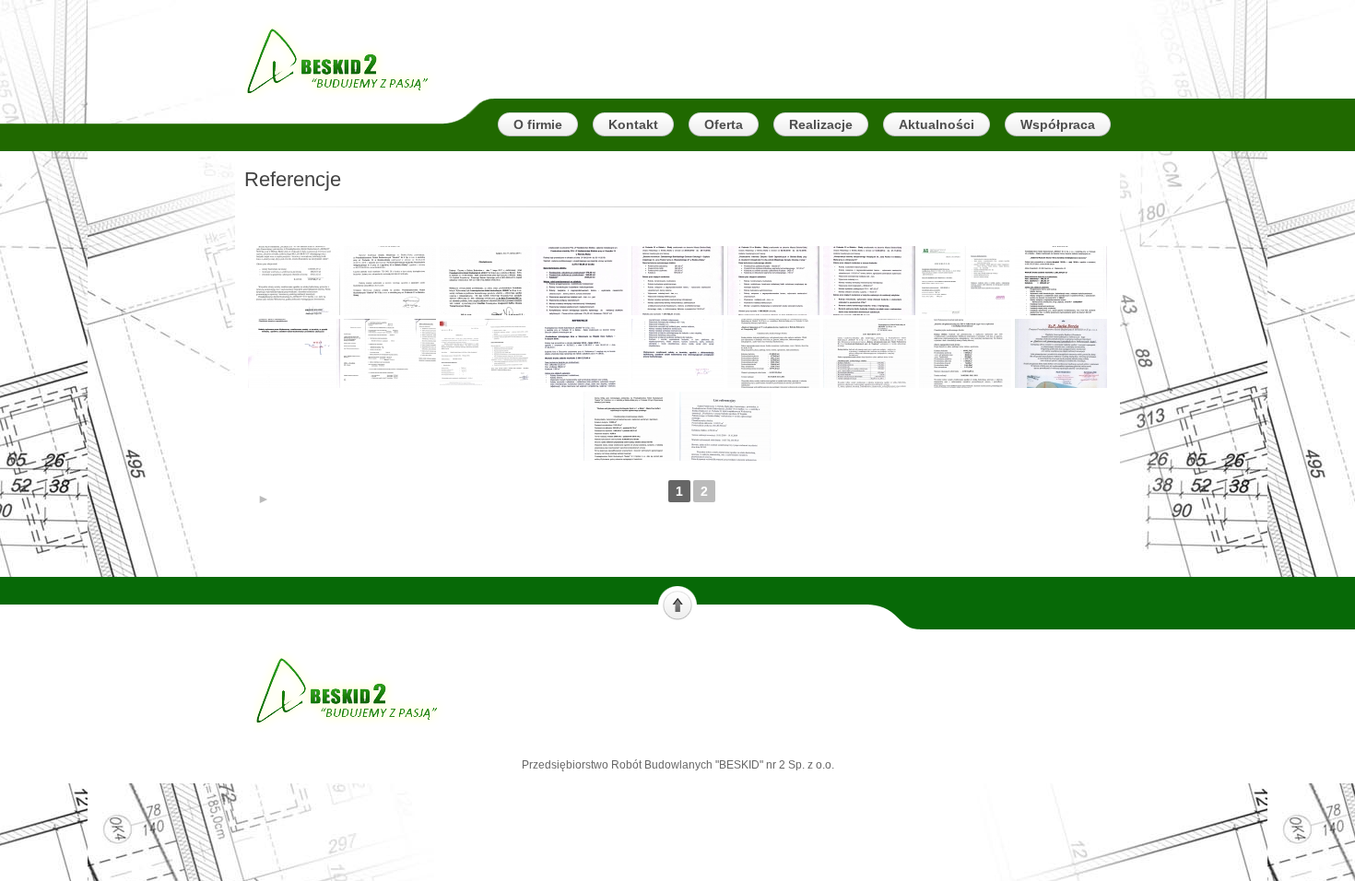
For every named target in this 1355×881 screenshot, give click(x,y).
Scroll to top (677, 603)
